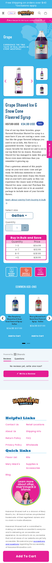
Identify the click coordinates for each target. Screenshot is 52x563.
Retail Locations (35, 424)
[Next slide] (49, 318)
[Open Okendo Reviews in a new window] (14, 354)
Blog (8, 474)
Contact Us (12, 424)
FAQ (28, 438)
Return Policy (13, 438)
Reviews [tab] (7, 359)
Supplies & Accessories (33, 466)
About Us (11, 431)
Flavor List (11, 457)
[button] (5, 13)
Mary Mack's (13, 464)
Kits (28, 457)
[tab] (23, 343)
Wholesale (32, 444)
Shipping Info (33, 431)
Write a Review (31, 374)
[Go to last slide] (3, 318)
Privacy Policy (14, 444)
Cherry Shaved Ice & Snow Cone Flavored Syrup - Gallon (38, 319)
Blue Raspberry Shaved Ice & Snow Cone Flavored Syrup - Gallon (14, 320)
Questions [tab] (19, 359)
